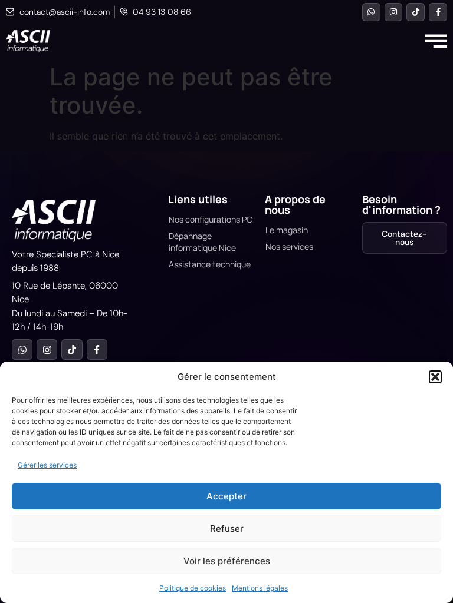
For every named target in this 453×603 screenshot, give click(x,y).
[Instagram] (394, 12)
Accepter (226, 496)
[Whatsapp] (371, 12)
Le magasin (286, 230)
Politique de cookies (192, 588)
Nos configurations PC (210, 219)
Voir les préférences (226, 560)
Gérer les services (47, 464)
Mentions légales (260, 588)
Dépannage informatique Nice (202, 241)
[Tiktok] (415, 12)
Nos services (289, 246)
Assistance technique (210, 264)
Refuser (227, 528)
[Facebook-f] (438, 12)
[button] (435, 377)
